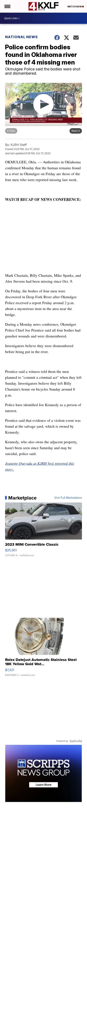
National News (21, 37)
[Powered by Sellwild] (76, 741)
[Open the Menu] (7, 6)
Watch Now (74, 6)
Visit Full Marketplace (68, 497)
